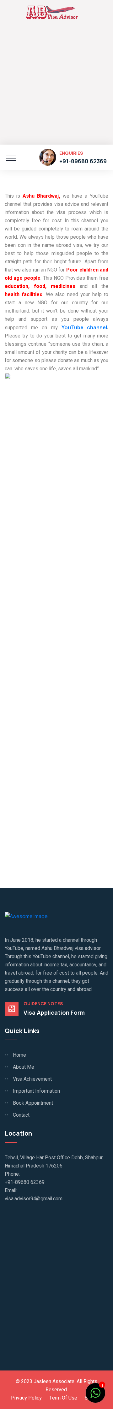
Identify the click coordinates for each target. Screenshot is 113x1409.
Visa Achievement (32, 1079)
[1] (95, 1392)
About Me (23, 1067)
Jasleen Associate (54, 1381)
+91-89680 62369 (83, 161)
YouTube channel (84, 327)
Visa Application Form (54, 1012)
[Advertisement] (56, 84)
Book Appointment (33, 1103)
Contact (21, 1115)
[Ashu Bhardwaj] (52, 11)
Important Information (36, 1091)
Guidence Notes (43, 1003)
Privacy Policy (26, 1398)
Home (19, 1055)
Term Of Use (63, 1398)
